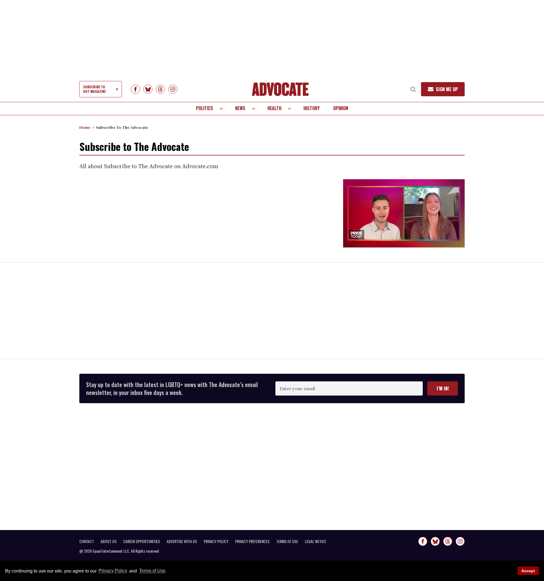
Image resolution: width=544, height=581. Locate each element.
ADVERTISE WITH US (182, 541)
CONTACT (86, 541)
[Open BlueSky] (147, 89)
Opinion (340, 108)
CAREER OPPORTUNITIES (141, 541)
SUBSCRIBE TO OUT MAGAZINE (94, 89)
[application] (404, 213)
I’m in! (443, 388)
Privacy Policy (113, 571)
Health (274, 108)
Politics (204, 108)
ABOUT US (108, 541)
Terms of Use (152, 571)
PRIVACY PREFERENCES (252, 541)
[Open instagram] (172, 89)
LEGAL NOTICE (315, 541)
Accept (528, 571)
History (311, 108)
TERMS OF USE (287, 541)
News (240, 108)
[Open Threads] (160, 89)
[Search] (413, 89)
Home (84, 127)
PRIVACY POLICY (216, 541)
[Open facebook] (135, 89)
